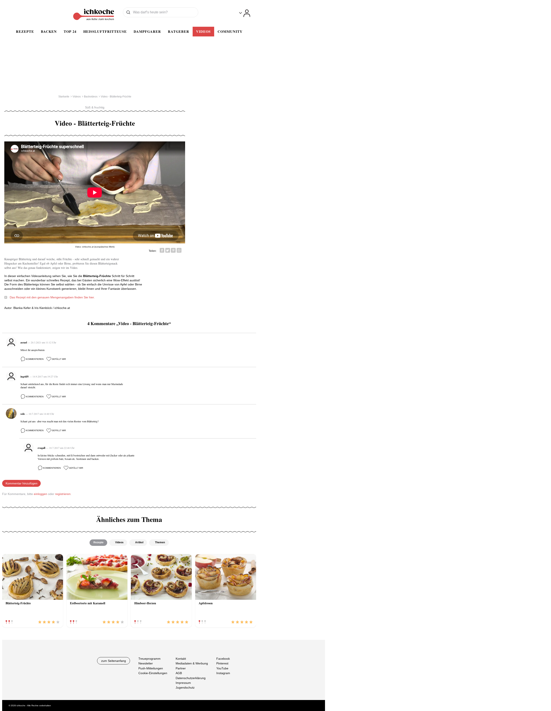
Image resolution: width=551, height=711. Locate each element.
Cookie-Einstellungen (152, 673)
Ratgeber (178, 31)
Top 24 (70, 31)
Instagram (223, 673)
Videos (203, 31)
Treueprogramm (149, 658)
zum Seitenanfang (113, 660)
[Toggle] (244, 13)
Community (230, 31)
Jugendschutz (185, 687)
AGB (179, 673)
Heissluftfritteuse (105, 31)
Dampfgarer (147, 31)
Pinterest (222, 663)
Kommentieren (34, 359)
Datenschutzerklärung (191, 678)
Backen (49, 31)
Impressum (183, 682)
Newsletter (145, 663)
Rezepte (25, 31)
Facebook (223, 658)
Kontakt (181, 658)
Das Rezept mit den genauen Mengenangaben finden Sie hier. (52, 297)
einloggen (40, 494)
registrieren (63, 494)
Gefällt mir (59, 359)
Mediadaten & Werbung (192, 663)
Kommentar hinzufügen (21, 483)
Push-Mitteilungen (150, 668)
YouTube (222, 668)
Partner (181, 668)
